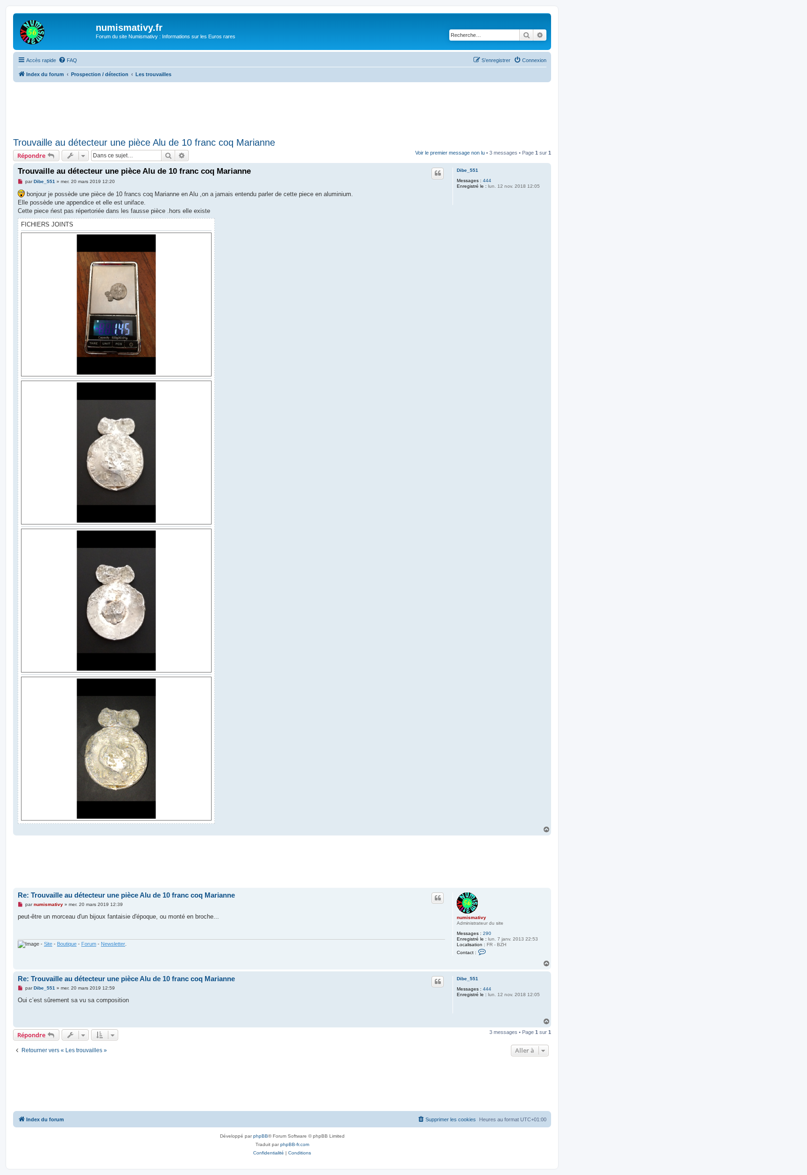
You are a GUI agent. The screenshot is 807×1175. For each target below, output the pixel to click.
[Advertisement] (282, 108)
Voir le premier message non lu (450, 153)
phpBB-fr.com (294, 1144)
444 (487, 180)
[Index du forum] (55, 30)
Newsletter (113, 944)
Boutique (67, 944)
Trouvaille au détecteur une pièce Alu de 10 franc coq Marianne (144, 142)
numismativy (471, 917)
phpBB (260, 1136)
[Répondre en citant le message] (438, 173)
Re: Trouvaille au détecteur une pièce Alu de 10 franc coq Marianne (126, 895)
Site (48, 944)
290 (487, 933)
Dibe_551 (467, 170)
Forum (88, 944)
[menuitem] (67, 60)
